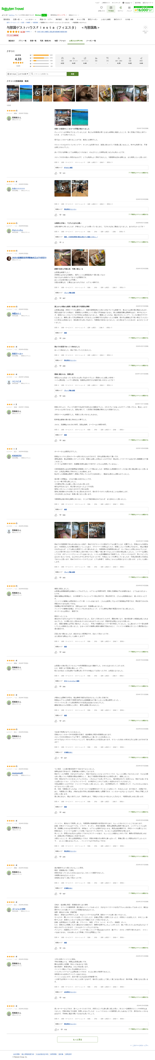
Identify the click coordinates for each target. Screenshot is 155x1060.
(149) (76, 41)
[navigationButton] (145, 93)
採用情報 (53, 1054)
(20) (45, 41)
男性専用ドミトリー (70, 209)
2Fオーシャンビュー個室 (71, 681)
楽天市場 (137, 3)
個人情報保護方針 (28, 1054)
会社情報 (16, 1054)
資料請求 (68, 1054)
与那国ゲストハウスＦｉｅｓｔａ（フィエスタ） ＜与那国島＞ (53, 27)
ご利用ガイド (106, 3)
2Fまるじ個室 (68, 168)
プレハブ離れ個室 (69, 293)
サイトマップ (116, 3)
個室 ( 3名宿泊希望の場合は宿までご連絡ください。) (80, 237)
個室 (65, 333)
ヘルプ (97, 3)
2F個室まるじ (68, 752)
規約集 (61, 1054)
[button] (13, 93)
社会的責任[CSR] (42, 1054)
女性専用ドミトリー (70, 992)
